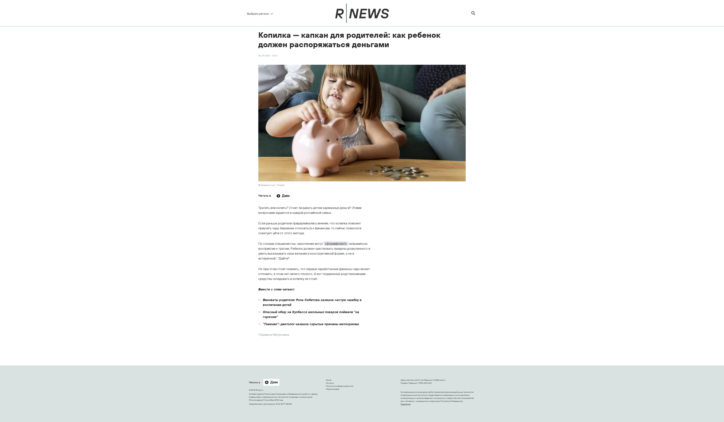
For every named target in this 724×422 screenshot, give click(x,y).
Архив (328, 380)
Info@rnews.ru (439, 380)
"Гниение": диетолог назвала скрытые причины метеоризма (311, 324)
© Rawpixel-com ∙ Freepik (271, 185)
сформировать (336, 244)
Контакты (330, 383)
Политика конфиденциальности (340, 386)
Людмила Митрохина (273, 335)
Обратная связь (332, 389)
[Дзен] (283, 196)
